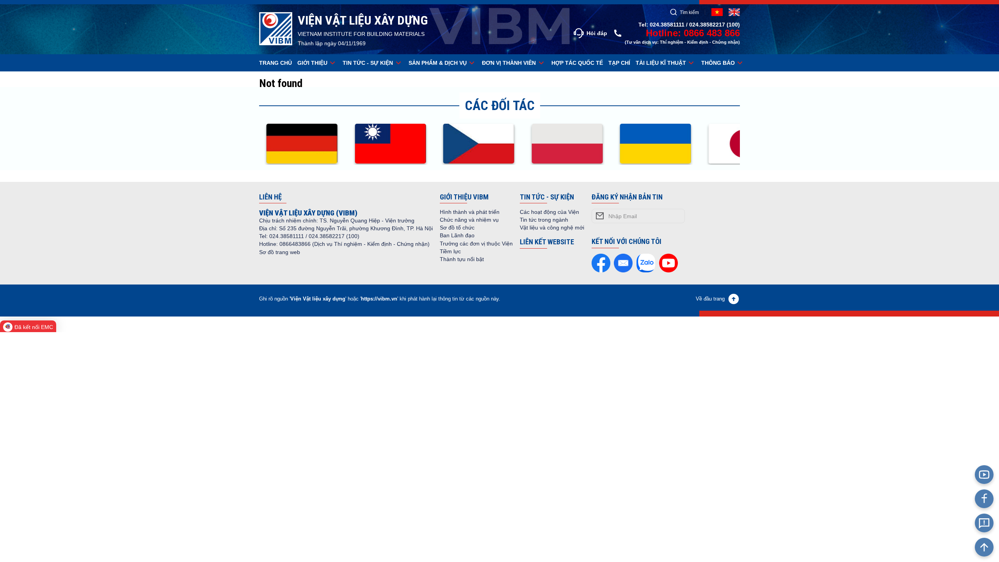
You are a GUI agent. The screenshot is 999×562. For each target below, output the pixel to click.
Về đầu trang (710, 299)
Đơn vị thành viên (509, 63)
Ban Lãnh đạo (457, 235)
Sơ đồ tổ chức (457, 227)
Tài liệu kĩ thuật (661, 63)
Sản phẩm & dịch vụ (438, 63)
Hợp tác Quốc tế (577, 63)
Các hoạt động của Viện (549, 212)
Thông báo (718, 63)
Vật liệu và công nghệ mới (552, 227)
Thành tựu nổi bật (462, 259)
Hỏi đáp (597, 33)
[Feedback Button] (984, 523)
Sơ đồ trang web (279, 252)
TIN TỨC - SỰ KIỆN (368, 63)
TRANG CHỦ (275, 63)
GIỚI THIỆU (312, 63)
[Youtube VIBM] (984, 474)
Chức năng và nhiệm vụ (469, 220)
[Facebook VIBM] (984, 498)
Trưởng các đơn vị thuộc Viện (476, 243)
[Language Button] (734, 12)
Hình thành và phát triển (470, 212)
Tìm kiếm (689, 12)
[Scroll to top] (984, 547)
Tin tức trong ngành (544, 220)
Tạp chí (619, 63)
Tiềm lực (450, 251)
